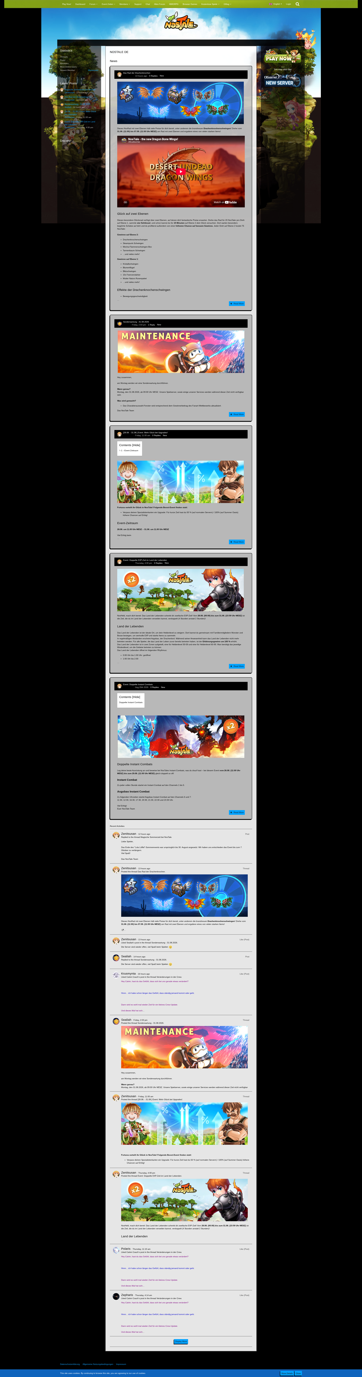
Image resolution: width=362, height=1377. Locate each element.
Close (298, 1373)
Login (288, 4)
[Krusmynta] (116, 992)
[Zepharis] (116, 1313)
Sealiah (68, 107)
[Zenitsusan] (116, 846)
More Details (287, 1373)
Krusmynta (128, 973)
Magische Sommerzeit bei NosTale (80, 89)
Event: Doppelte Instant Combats (138, 684)
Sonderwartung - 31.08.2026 (77, 104)
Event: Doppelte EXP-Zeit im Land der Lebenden (145, 560)
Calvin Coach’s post (135, 977)
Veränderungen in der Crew (169, 977)
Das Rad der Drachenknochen (78, 97)
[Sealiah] (116, 960)
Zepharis (127, 1294)
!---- (128, 450)
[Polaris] (116, 1267)
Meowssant (93, 70)
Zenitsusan (70, 92)
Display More (181, 1341)
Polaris (126, 1248)
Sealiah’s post (133, 942)
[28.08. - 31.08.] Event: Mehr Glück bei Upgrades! (145, 432)
